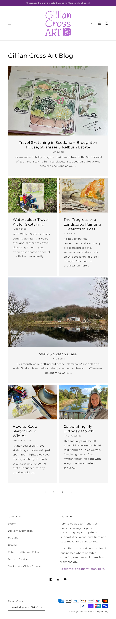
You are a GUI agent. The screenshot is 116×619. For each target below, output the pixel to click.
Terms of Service (18, 559)
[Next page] (70, 492)
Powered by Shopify (98, 612)
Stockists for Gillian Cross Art (25, 566)
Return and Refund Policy (23, 552)
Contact (13, 545)
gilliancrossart (82, 612)
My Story (13, 538)
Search (12, 523)
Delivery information (20, 530)
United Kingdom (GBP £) (24, 607)
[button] (9, 23)
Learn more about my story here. (82, 568)
